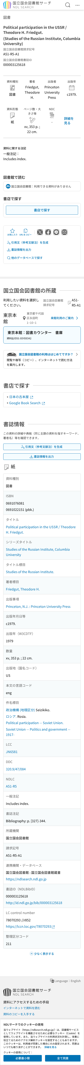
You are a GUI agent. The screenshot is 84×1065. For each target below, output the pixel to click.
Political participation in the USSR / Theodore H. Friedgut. (41, 529)
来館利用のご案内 (62, 318)
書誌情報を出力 (21, 249)
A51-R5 (11, 786)
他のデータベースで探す (27, 258)
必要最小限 (22, 1058)
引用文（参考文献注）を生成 (29, 242)
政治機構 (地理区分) (20, 709)
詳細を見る (69, 120)
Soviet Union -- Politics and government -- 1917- (38, 732)
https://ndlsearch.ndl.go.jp (26, 878)
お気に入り (12, 234)
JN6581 (12, 751)
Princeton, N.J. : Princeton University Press (38, 606)
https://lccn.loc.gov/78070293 (28, 926)
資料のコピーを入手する (19, 1014)
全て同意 (63, 1058)
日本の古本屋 (19, 396)
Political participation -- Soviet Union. (34, 722)
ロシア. (11, 716)
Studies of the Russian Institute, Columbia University (38, 552)
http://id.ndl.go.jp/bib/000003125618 (34, 902)
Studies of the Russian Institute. (30, 571)
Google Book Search (25, 402)
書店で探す (42, 209)
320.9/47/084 (16, 769)
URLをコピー (25, 234)
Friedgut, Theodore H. (23, 589)
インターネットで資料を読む (21, 1008)
